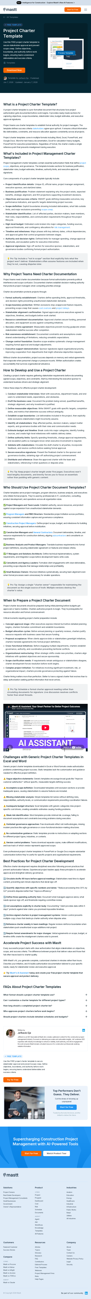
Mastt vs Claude (9, 1282)
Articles (37, 1247)
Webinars (38, 1270)
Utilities (69, 1216)
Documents (39, 1213)
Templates (39, 1231)
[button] (85, 9)
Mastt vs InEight (9, 1270)
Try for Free (12, 1080)
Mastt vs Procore (9, 1264)
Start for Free (72, 9)
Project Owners (9, 1192)
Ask (36, 1222)
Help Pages (39, 1279)
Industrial (70, 1204)
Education (70, 1195)
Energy (69, 1198)
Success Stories (9, 1250)
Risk (36, 1207)
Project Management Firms (44, 1273)
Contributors (39, 1262)
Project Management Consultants (15, 1198)
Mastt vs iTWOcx (9, 1276)
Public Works (71, 1210)
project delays (62, 308)
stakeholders (38, 128)
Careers (69, 1256)
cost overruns (45, 308)
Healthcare (71, 1201)
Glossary (38, 1253)
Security (70, 1264)
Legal (69, 1262)
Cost (36, 1204)
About (69, 1247)
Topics (37, 1250)
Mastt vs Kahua (8, 1267)
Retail (69, 1213)
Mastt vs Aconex (9, 1273)
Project (37, 1195)
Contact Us (71, 1253)
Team (69, 1250)
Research (38, 1256)
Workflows (39, 1225)
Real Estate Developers (12, 1195)
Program (38, 1198)
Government (7, 1204)
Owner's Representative (12, 1207)
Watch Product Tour (56, 1153)
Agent (37, 1219)
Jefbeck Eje (24, 78)
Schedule (38, 1210)
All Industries (71, 1218)
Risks (37, 1276)
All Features (39, 1234)
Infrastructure (71, 1207)
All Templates (12, 17)
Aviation (69, 1192)
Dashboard (39, 1201)
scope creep (47, 209)
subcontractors (59, 535)
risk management (62, 227)
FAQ (36, 1259)
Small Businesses (9, 1201)
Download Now (14, 70)
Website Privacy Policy (75, 1259)
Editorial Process (41, 1264)
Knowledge (39, 1228)
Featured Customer (10, 1247)
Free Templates (40, 1267)
